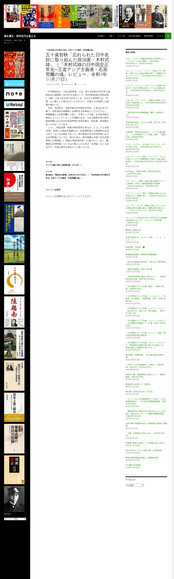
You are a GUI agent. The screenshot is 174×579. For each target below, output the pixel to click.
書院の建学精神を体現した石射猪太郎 (142, 457)
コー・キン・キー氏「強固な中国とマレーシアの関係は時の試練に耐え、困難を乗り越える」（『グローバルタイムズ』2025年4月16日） (146, 207)
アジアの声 (121, 36)
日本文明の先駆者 (135, 36)
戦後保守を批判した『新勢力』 (139, 384)
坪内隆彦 (101, 36)
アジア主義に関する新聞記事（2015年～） (64, 163)
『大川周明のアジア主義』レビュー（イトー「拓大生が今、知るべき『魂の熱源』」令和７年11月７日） (146, 310)
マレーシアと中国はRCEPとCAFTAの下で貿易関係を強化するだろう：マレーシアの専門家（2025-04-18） (146, 220)
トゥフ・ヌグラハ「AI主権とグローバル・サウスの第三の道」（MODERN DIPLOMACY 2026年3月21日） (146, 146)
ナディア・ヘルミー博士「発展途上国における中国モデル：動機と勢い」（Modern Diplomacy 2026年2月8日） (146, 195)
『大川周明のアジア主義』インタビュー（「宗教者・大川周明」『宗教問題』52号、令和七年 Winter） (146, 298)
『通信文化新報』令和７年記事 (139, 269)
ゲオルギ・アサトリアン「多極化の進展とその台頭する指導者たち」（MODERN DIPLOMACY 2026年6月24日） (147, 102)
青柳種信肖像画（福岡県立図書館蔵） (142, 254)
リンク (159, 36)
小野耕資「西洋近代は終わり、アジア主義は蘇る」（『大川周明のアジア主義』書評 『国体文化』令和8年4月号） (146, 134)
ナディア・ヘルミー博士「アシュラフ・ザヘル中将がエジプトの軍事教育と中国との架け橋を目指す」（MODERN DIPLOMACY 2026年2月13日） (146, 160)
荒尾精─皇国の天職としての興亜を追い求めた (145, 443)
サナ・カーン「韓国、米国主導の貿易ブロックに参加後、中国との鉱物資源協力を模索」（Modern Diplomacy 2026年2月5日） (146, 183)
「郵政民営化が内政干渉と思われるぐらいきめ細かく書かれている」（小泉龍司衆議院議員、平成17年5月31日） (146, 413)
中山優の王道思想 (133, 465)
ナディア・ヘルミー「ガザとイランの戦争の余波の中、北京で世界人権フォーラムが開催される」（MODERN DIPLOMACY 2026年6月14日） (146, 89)
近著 (110, 36)
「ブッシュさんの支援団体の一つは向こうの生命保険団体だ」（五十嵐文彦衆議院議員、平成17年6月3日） (146, 401)
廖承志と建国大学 (133, 230)
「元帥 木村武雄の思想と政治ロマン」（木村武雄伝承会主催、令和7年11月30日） (146, 277)
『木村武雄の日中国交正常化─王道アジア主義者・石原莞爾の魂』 (70, 50)
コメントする (82, 84)
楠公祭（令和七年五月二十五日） (140, 391)
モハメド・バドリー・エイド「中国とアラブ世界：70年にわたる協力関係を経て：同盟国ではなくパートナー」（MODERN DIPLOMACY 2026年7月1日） (146, 74)
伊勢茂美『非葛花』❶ (135, 247)
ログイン (74, 196)
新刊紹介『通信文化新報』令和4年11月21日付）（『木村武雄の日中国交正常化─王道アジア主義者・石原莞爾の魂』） (78, 174)
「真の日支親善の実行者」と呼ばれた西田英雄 (146, 262)
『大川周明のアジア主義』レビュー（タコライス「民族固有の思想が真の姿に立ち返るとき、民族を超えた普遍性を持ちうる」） (146, 345)
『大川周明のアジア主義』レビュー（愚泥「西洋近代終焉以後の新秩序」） (146, 334)
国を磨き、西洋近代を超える (20, 35)
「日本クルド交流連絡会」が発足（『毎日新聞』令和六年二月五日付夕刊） (145, 365)
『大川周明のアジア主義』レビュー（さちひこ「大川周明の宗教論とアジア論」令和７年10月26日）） (146, 323)
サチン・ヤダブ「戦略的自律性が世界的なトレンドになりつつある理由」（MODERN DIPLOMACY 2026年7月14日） (146, 61)
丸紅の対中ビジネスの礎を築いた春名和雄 (144, 450)
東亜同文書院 (148, 36)
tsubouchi (68, 84)
